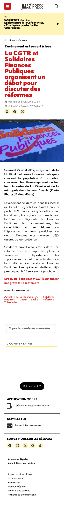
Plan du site (14, 483)
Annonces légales (18, 459)
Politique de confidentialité (22, 495)
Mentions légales (17, 487)
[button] (7, 6)
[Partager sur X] (22, 111)
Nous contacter (16, 479)
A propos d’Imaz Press (20, 474)
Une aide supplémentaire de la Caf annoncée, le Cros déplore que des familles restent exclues (24, 23)
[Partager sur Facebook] (14, 111)
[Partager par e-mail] (7, 111)
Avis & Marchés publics (21, 463)
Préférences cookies (19, 491)
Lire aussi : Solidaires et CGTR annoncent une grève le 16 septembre (31, 281)
